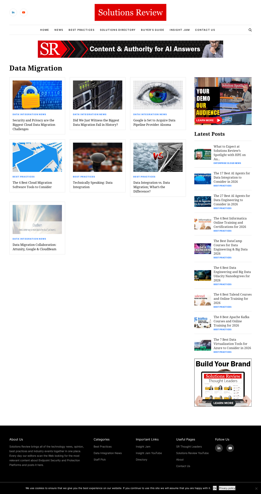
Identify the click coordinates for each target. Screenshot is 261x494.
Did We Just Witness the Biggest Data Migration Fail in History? (96, 122)
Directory (141, 459)
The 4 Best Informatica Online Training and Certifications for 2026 (230, 222)
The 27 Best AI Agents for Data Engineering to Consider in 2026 (232, 200)
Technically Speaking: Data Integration (93, 184)
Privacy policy (227, 488)
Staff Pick (100, 459)
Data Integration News (29, 114)
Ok (214, 488)
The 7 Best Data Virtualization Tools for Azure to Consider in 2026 (232, 343)
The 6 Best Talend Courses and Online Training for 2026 (233, 298)
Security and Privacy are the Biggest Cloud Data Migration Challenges (34, 124)
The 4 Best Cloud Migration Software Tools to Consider (32, 184)
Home (44, 30)
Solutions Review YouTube (192, 453)
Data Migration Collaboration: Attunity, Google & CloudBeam (34, 247)
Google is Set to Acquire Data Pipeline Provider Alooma (154, 122)
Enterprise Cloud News (227, 163)
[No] (256, 488)
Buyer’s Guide (152, 30)
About (180, 459)
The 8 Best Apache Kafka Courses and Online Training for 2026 (231, 321)
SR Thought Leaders (189, 446)
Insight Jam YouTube (149, 453)
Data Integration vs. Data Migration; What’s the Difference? (151, 186)
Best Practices (82, 30)
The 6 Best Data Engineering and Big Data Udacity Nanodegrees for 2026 (232, 274)
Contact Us (205, 30)
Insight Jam (180, 30)
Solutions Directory (118, 30)
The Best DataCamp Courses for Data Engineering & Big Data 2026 (231, 247)
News (58, 30)
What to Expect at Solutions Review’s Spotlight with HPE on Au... (230, 152)
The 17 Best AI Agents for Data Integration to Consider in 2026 (232, 177)
